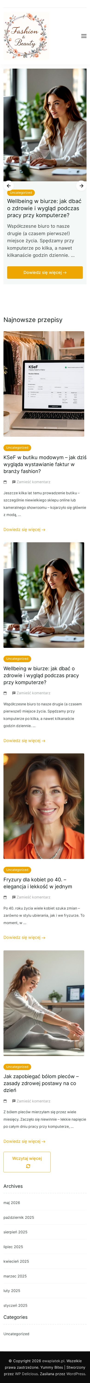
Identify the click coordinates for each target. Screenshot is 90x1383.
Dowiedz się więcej (43, 272)
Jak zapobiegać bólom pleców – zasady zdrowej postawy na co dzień (41, 1083)
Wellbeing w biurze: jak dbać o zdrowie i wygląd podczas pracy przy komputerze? (44, 208)
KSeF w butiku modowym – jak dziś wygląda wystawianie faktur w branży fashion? (45, 464)
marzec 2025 (15, 1276)
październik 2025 (18, 1217)
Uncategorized (21, 192)
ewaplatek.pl (53, 1361)
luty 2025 (11, 1290)
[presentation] (8, 186)
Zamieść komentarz (34, 482)
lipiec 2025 (13, 1246)
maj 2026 (11, 1202)
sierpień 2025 (15, 1232)
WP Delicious (26, 1373)
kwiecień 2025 (16, 1261)
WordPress (75, 1373)
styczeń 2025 (15, 1305)
